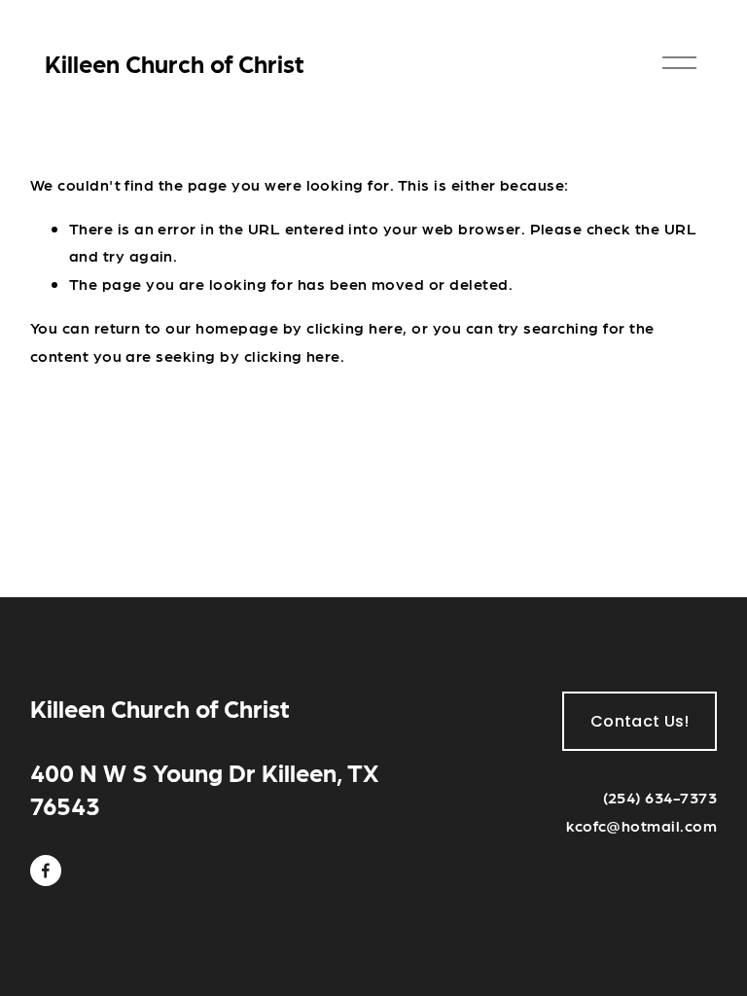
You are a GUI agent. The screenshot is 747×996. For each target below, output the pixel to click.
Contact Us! (640, 721)
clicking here (354, 327)
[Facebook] (45, 870)
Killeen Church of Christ (174, 63)
